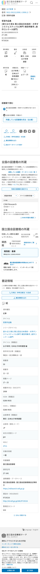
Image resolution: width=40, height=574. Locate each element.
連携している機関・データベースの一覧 (21, 172)
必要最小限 (11, 570)
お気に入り (6, 132)
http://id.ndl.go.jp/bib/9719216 (15, 501)
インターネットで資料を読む (11, 544)
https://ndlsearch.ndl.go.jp (13, 488)
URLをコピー (13, 132)
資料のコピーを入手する (10, 547)
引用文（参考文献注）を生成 (15, 137)
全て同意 (30, 570)
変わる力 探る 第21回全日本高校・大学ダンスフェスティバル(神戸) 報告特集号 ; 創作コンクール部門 (20, 334)
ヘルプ (14, 184)
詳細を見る (33, 77)
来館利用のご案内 (29, 243)
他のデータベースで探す (14, 145)
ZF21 (5, 446)
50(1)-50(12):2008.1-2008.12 (17, 12)
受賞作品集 (7, 322)
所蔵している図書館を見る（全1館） (20, 119)
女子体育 (9, 9)
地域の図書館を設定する (19, 189)
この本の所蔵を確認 (27, 217)
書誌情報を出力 (11, 140)
